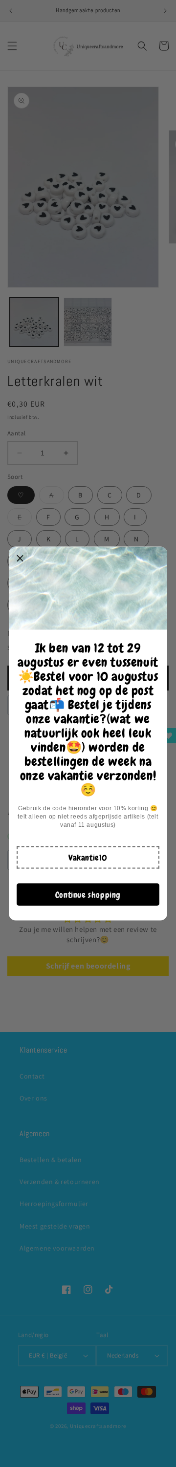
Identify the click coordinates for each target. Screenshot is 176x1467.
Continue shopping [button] (88, 894)
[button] (88, 857)
